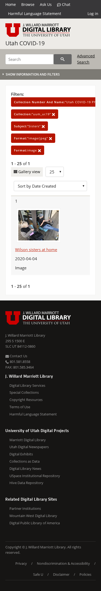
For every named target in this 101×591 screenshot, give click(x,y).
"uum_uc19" (33, 114)
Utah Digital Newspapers (29, 446)
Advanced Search (86, 58)
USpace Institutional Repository (34, 475)
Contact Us (18, 356)
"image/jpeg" (31, 138)
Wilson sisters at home (36, 249)
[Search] (63, 59)
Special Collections (24, 392)
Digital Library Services (27, 385)
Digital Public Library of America (34, 523)
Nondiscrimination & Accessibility (63, 563)
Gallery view (28, 171)
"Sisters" (28, 126)
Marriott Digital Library (27, 439)
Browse (27, 4)
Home (10, 4)
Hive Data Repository (26, 482)
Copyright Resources (26, 399)
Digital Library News (25, 468)
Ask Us (46, 4)
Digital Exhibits (21, 454)
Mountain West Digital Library (33, 515)
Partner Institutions (25, 508)
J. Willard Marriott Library (25, 335)
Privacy (21, 563)
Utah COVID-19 (25, 43)
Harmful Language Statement (34, 13)
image (26, 150)
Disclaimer (61, 574)
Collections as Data (24, 461)
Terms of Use (19, 406)
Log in (93, 13)
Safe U (38, 574)
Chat (65, 4)
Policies (85, 574)
